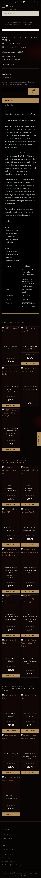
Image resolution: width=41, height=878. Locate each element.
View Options (30, 363)
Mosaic (18, 44)
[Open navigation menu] (3, 7)
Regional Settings (7, 838)
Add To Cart (11, 405)
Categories (16, 22)
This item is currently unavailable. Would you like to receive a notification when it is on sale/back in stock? (19, 83)
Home (9, 22)
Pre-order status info (8, 854)
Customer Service (7, 835)
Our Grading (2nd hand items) (11, 865)
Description (9, 100)
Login (3, 845)
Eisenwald (20, 47)
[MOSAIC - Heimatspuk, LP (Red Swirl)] (20, 30)
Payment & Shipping (8, 861)
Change (36, 2)
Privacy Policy (6, 858)
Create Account (6, 842)
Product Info (8, 105)
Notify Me (33, 91)
